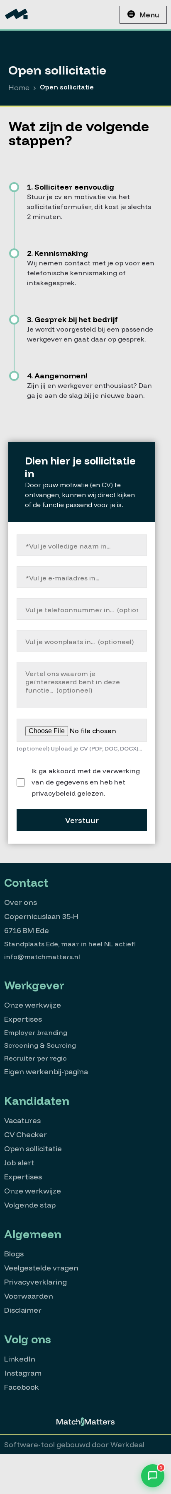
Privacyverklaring (35, 1282)
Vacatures (22, 1120)
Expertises (23, 1019)
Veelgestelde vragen (41, 1268)
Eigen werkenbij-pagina (46, 1071)
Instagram (23, 1373)
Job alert (19, 1162)
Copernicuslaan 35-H (41, 916)
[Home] (16, 14)
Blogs (14, 1253)
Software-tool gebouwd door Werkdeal (74, 1444)
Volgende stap (30, 1205)
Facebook (21, 1387)
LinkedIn (19, 1359)
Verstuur (82, 820)
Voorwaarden (28, 1296)
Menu (149, 14)
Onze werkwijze (32, 1005)
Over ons (20, 902)
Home (18, 87)
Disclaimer (23, 1310)
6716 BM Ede (26, 930)
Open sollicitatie (33, 1148)
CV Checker (25, 1134)
